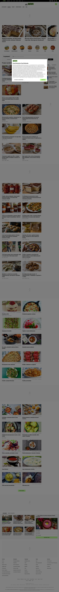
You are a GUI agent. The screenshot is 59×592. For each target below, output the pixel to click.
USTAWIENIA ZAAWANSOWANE (18, 79)
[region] (29, 70)
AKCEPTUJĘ (43, 79)
